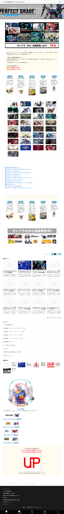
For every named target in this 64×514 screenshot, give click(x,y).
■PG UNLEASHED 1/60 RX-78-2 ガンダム (12, 167)
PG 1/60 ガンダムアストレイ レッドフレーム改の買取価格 (24, 308)
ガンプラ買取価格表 (7, 491)
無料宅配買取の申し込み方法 (9, 493)
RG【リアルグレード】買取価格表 (11, 443)
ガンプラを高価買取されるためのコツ (58, 364)
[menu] (60, 2)
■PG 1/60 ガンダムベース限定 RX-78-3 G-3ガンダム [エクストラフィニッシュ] (18, 177)
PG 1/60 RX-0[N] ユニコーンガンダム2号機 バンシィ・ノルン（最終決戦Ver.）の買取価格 (53, 309)
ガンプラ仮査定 (20, 409)
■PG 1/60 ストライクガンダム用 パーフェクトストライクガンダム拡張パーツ (18, 172)
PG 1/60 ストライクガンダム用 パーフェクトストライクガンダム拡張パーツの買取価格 (24, 291)
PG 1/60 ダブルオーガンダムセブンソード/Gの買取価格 (53, 290)
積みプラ (48, 317)
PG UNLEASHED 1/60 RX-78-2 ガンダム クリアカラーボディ (24, 271)
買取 (59, 317)
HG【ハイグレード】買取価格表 (11, 435)
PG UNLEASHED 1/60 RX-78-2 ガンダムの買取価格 (10, 271)
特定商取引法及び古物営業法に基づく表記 (11, 499)
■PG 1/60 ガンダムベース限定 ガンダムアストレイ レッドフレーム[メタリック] (19, 187)
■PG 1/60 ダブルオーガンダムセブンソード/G (13, 175)
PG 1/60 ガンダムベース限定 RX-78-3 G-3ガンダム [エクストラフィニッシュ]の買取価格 (10, 309)
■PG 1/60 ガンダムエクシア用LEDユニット (12, 174)
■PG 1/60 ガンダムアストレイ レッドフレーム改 (13, 179)
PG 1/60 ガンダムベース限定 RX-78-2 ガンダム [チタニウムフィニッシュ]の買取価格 (54, 272)
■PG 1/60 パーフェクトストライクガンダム (12, 170)
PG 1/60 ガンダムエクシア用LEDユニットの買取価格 (39, 290)
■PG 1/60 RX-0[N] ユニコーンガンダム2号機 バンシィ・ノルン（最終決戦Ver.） (19, 182)
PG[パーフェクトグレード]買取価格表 (14, 364)
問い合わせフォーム (14, 369)
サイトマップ (5, 504)
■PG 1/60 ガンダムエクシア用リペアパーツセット (13, 180)
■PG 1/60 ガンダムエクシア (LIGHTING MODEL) (13, 186)
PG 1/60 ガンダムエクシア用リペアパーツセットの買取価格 (39, 309)
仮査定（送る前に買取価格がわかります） (43, 364)
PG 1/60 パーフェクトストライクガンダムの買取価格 (9, 290)
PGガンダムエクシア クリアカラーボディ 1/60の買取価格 (39, 271)
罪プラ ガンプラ (54, 317)
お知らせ (5, 497)
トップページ (5, 489)
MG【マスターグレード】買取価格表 (11, 427)
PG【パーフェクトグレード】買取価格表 (12, 419)
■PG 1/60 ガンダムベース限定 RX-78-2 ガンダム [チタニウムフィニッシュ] (18, 169)
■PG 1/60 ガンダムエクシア (10, 184)
